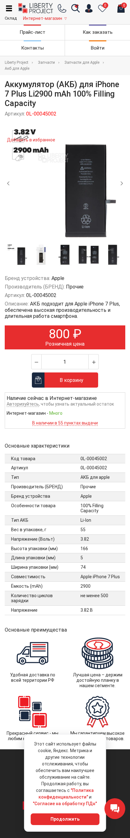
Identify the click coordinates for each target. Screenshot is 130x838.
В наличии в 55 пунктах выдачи (65, 422)
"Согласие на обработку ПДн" (65, 803)
